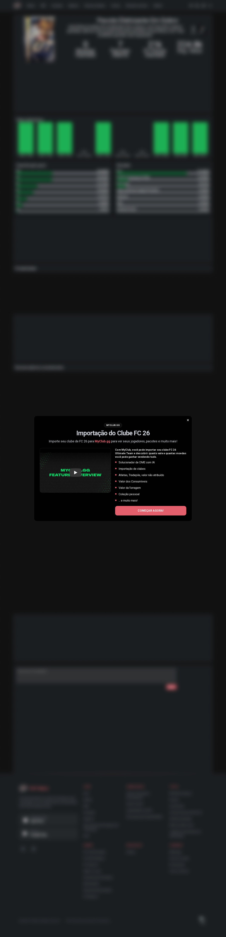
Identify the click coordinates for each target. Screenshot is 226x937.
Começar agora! (151, 510)
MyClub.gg (102, 441)
